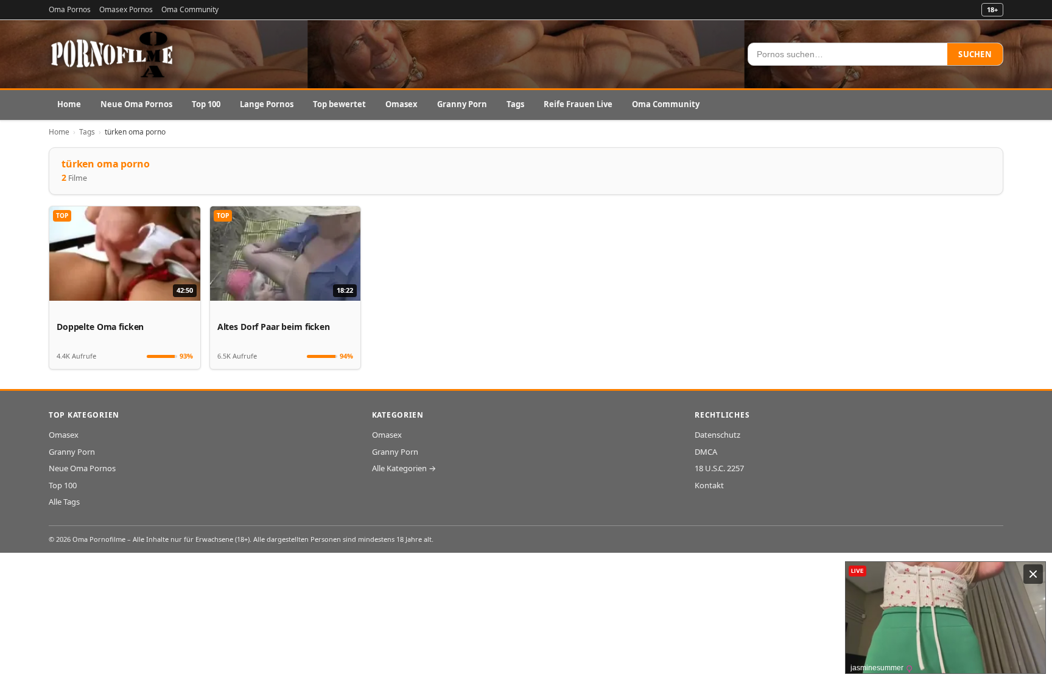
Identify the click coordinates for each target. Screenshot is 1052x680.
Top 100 (206, 104)
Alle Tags (64, 501)
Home (69, 104)
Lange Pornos (266, 104)
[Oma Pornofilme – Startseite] (113, 54)
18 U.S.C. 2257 (719, 468)
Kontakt (709, 485)
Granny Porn (462, 104)
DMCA (706, 451)
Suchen (975, 54)
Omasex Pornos (126, 9)
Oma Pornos (70, 9)
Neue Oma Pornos (136, 104)
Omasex (401, 104)
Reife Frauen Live (578, 104)
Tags (515, 104)
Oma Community (190, 9)
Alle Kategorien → (404, 468)
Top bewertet (339, 104)
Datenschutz (717, 434)
